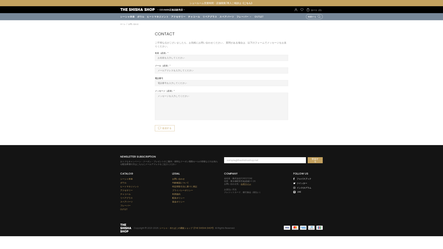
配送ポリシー (178, 198)
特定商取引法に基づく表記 (184, 186)
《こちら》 (247, 3)
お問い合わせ (178, 179)
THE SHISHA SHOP (137, 9)
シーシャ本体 (126, 179)
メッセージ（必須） (164, 91)
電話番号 (159, 78)
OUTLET (124, 209)
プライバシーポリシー (182, 190)
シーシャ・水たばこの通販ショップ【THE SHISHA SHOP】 (186, 228)
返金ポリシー (178, 201)
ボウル (123, 182)
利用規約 (176, 194)
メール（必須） (162, 65)
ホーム (122, 24)
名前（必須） (161, 53)
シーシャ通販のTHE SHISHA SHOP (125, 228)
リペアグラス (126, 198)
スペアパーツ (126, 201)
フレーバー (125, 205)
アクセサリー (126, 190)
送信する (167, 128)
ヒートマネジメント (129, 186)
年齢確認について (180, 182)
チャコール (125, 194)
